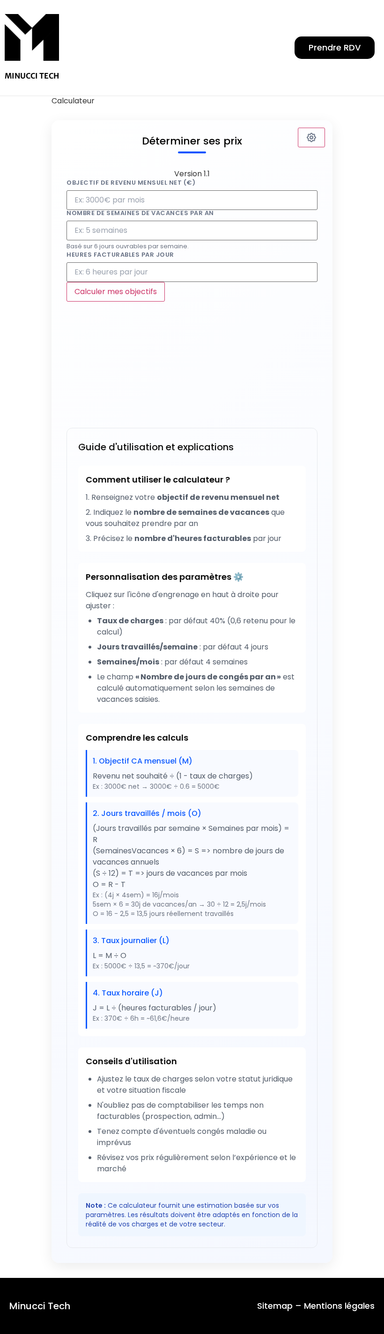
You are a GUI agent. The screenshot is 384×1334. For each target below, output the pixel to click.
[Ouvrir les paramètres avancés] (311, 137)
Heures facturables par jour (120, 255)
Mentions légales (339, 1306)
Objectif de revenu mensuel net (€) (130, 183)
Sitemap (275, 1306)
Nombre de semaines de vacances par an (140, 213)
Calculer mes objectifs (115, 291)
